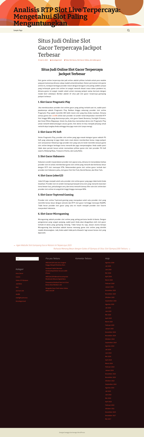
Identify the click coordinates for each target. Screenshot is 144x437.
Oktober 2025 (109, 297)
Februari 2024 (109, 367)
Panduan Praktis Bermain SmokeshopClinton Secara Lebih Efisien (56, 270)
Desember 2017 (110, 415)
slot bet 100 (20, 291)
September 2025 (110, 301)
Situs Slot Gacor (71, 60)
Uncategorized (57, 60)
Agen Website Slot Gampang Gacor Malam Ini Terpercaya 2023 (42, 245)
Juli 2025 (108, 308)
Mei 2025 (108, 315)
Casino (18, 277)
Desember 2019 (110, 412)
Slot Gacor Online (83, 60)
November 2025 (110, 294)
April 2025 (108, 318)
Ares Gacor (19, 273)
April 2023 (108, 402)
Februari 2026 (109, 283)
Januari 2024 (109, 370)
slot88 (54, 115)
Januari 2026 (109, 287)
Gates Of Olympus (22, 280)
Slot (17, 287)
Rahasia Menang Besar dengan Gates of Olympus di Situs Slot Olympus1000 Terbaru (92, 248)
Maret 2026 (109, 280)
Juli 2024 (108, 349)
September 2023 (110, 384)
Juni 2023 (108, 395)
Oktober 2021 (109, 409)
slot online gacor (95, 60)
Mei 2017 (108, 419)
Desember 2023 (110, 374)
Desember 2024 (110, 332)
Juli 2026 (108, 266)
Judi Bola (19, 284)
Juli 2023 (108, 391)
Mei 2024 (108, 356)
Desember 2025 (110, 290)
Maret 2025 (109, 322)
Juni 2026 (108, 270)
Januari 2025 (109, 329)
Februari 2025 (109, 325)
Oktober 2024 (109, 339)
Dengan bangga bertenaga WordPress (72, 432)
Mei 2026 (108, 273)
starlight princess (22, 298)
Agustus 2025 (109, 304)
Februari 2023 (109, 405)
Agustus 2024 (109, 346)
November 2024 (110, 336)
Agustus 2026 (109, 263)
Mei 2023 (108, 398)
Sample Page (18, 30)
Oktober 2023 (109, 381)
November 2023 (110, 377)
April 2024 (108, 360)
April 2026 (108, 276)
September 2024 (110, 342)
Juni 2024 (108, 353)
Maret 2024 (109, 363)
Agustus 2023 (109, 388)
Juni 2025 (108, 311)
